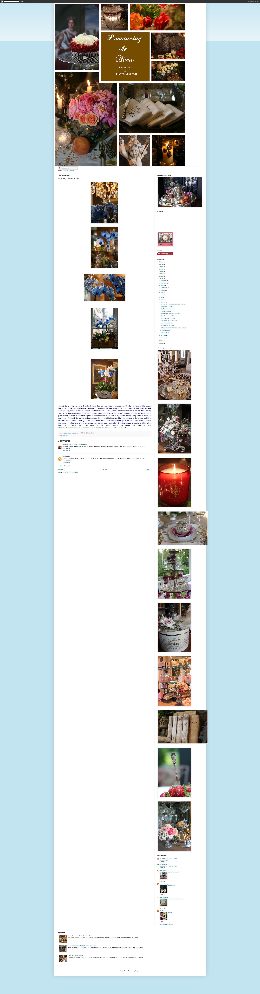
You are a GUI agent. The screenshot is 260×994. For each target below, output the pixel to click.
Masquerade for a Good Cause (169, 320)
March (162, 302)
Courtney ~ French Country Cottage (72, 444)
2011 (160, 278)
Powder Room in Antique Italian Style (170, 313)
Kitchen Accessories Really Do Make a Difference (81, 936)
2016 (160, 266)
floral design (65, 435)
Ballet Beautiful (171, 885)
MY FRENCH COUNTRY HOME (168, 858)
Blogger (137, 971)
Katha (64, 456)
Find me (170, 912)
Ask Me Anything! (164, 860)
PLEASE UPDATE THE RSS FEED (168, 866)
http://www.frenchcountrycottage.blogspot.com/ (76, 428)
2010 (160, 341)
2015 (160, 269)
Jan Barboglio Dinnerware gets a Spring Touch (173, 304)
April (162, 299)
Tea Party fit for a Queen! (167, 325)
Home (105, 469)
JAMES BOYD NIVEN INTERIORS (176, 899)
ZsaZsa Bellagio (164, 884)
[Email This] (85, 433)
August (163, 290)
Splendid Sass (164, 897)
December (164, 280)
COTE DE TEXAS (164, 864)
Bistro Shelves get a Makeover (168, 316)
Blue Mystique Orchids (166, 309)
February (163, 335)
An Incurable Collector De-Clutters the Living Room (82, 946)
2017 (160, 264)
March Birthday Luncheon (167, 318)
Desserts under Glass (166, 323)
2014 (160, 271)
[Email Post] (82, 433)
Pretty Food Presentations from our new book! (173, 328)
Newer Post (61, 469)
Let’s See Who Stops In (173, 872)
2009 (160, 343)
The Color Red (164, 332)
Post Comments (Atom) (71, 472)
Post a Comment (65, 466)
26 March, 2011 (66, 462)
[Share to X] (89, 433)
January (163, 338)
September (164, 287)
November (164, 283)
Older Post (148, 469)
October (163, 285)
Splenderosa (163, 870)
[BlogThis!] (87, 433)
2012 (160, 276)
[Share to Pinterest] (93, 433)
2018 (160, 262)
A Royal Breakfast (165, 330)
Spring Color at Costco (166, 306)
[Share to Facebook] (91, 433)
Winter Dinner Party (165, 311)
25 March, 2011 (66, 450)
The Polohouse (164, 911)
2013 (160, 274)
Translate (71, 170)
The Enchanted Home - (166, 924)
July (162, 292)
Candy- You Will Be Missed (75, 955)
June (162, 295)
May (162, 297)
